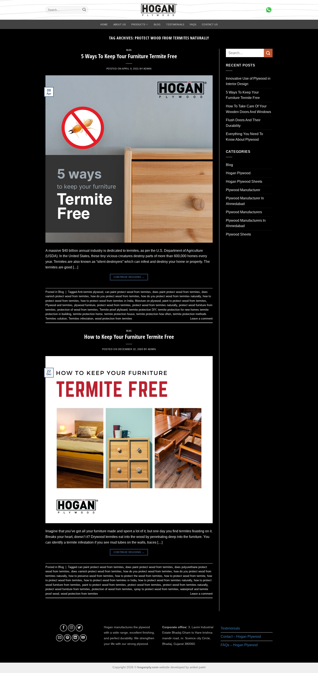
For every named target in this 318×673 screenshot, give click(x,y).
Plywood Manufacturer (243, 190)
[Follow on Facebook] (63, 627)
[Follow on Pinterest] (67, 637)
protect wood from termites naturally (154, 305)
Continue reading (129, 277)
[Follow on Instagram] (71, 627)
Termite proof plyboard (113, 309)
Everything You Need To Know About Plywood (244, 136)
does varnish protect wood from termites (96, 571)
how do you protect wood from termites (115, 296)
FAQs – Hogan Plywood (239, 645)
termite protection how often (153, 314)
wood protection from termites (113, 318)
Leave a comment (201, 318)
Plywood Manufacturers (244, 212)
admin (147, 68)
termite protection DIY (142, 309)
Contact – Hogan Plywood (241, 636)
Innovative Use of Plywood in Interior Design (248, 81)
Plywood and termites (58, 305)
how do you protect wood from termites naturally (171, 296)
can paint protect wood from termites (128, 292)
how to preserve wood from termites (91, 576)
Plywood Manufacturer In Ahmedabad (245, 201)
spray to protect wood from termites (156, 589)
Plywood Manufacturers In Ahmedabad (246, 223)
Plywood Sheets (238, 234)
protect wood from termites (114, 305)
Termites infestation (81, 318)
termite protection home (88, 314)
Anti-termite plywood (90, 292)
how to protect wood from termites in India (107, 300)
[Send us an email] (59, 637)
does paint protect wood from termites (176, 292)
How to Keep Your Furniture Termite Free (129, 337)
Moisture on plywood (148, 300)
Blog (157, 24)
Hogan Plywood (238, 173)
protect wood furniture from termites (67, 589)
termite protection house (119, 314)
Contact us (210, 24)
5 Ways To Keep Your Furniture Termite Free (129, 56)
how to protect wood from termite (184, 576)
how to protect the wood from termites (138, 576)
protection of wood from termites (77, 309)
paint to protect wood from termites (184, 300)
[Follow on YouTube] (83, 637)
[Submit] (84, 10)
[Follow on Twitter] (79, 627)
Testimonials (175, 24)
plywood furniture (84, 305)
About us (119, 24)
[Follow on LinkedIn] (75, 637)
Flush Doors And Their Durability (243, 122)
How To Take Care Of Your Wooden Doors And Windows (248, 109)
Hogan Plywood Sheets (244, 181)
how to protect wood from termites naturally (165, 580)
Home (104, 24)
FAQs (193, 24)
